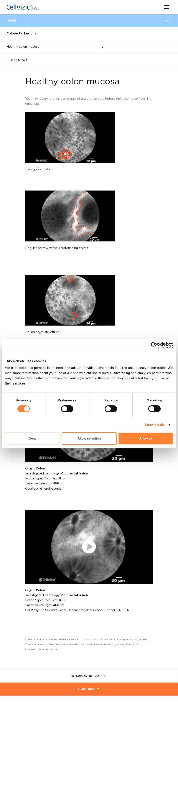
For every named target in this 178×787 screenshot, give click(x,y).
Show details (155, 425)
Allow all (145, 438)
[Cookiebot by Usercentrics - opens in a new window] (154, 345)
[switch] (67, 408)
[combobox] (51, 46)
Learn (11, 20)
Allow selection (89, 438)
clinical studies (91, 639)
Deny (32, 438)
